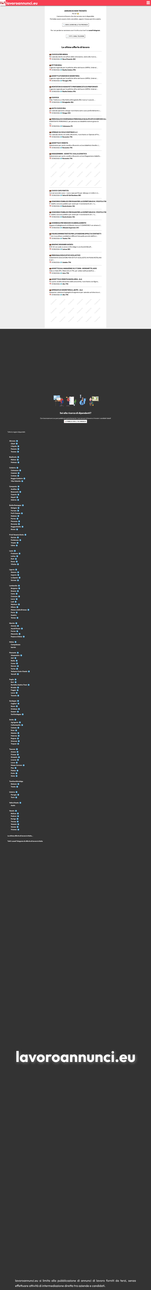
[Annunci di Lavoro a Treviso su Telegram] (18, 822)
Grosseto (14, 757)
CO (69, 113)
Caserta (14, 494)
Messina (14, 733)
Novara (13, 666)
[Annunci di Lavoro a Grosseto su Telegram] (19, 757)
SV (78, 228)
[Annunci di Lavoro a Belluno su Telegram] (18, 813)
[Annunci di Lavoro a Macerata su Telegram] (19, 634)
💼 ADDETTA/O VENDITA (58, 143)
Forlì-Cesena (15, 513)
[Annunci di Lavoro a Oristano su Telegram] (19, 709)
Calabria (12, 468)
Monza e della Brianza (19, 610)
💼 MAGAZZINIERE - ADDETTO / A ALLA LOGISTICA (68, 154)
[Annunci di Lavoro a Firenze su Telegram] (18, 755)
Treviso (13, 822)
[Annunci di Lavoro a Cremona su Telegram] (19, 596)
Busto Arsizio (67, 206)
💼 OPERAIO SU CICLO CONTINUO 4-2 (63, 132)
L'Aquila (14, 446)
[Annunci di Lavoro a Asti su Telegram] (15, 658)
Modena (14, 516)
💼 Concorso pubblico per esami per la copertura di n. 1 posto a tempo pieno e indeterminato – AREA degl (94, 212)
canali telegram (94, 30)
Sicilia (11, 720)
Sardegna (12, 701)
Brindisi (13, 687)
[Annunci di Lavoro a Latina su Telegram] (17, 556)
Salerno (14, 500)
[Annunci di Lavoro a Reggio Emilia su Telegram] (22, 527)
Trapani (14, 744)
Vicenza (14, 829)
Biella (13, 661)
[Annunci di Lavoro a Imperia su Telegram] (18, 575)
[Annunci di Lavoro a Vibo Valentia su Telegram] (22, 481)
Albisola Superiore (69, 228)
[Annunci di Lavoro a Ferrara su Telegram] (18, 511)
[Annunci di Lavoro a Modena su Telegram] (18, 516)
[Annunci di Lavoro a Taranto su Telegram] (18, 696)
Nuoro (13, 706)
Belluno (13, 813)
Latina (13, 556)
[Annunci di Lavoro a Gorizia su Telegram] (18, 537)
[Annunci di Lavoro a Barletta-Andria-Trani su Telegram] (29, 685)
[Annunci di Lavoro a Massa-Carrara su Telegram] (24, 765)
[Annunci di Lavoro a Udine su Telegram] (17, 545)
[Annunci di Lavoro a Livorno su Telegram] (18, 760)
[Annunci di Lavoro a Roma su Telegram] (17, 562)
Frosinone (14, 553)
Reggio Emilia (16, 527)
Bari (12, 682)
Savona (13, 580)
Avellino (14, 489)
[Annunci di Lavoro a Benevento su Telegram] (20, 492)
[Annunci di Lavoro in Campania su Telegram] (18, 486)
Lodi (12, 602)
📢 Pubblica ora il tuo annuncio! (75, 421)
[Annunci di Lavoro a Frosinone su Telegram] (19, 553)
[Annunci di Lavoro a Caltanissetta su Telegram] (22, 725)
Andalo (65, 262)
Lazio (11, 551)
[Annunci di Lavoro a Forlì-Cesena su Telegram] (22, 513)
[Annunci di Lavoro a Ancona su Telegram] (18, 626)
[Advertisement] (75, 173)
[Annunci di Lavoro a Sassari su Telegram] (18, 712)
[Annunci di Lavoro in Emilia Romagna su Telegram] (23, 505)
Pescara (14, 449)
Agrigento (14, 722)
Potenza (14, 462)
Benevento (15, 492)
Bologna (14, 508)
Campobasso (15, 645)
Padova (13, 816)
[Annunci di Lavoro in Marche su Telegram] (16, 623)
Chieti (13, 444)
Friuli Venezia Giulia (16, 535)
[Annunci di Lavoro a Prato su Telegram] (16, 773)
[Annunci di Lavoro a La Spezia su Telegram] (19, 578)
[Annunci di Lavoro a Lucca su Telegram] (17, 763)
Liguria (12, 570)
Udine (13, 545)
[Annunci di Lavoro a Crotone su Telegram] (18, 476)
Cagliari (14, 704)
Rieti (12, 559)
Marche (12, 623)
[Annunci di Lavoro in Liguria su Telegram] (16, 570)
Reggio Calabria (17, 478)
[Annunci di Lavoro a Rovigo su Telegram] (17, 819)
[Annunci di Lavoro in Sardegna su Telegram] (18, 701)
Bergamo (14, 588)
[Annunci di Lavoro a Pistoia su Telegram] (17, 771)
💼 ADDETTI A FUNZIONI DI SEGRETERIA (64, 76)
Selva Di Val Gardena (70, 195)
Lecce (13, 693)
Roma (13, 562)
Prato (13, 773)
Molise (11, 642)
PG (74, 70)
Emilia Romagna (15, 505)
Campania (13, 486)
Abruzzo (12, 441)
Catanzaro (15, 470)
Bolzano (14, 784)
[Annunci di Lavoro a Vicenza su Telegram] (18, 829)
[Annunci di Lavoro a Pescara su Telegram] (18, 449)
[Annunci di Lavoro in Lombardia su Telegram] (19, 586)
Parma (13, 519)
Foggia (13, 690)
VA (73, 206)
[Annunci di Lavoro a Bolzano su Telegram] (18, 784)
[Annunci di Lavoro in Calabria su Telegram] (17, 468)
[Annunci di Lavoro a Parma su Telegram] (17, 519)
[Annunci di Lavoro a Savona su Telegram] (18, 580)
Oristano (14, 709)
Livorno (13, 760)
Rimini (13, 529)
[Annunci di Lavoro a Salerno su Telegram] (18, 500)
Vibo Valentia (16, 481)
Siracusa (14, 741)
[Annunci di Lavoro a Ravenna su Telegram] (19, 524)
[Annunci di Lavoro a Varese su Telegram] (17, 618)
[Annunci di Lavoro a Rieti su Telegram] (16, 559)
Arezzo (13, 752)
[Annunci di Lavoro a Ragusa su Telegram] (18, 738)
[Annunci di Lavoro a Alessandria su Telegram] (21, 655)
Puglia (11, 679)
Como (13, 594)
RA (72, 102)
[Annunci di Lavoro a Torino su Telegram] (17, 669)
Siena (13, 776)
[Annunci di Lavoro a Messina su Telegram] (18, 733)
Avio (64, 273)
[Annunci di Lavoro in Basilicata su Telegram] (18, 457)
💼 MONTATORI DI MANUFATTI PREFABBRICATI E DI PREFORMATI (73, 87)
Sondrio (14, 615)
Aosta (13, 805)
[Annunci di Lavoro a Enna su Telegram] (16, 730)
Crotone (14, 476)
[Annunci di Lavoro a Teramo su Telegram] (18, 452)
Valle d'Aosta (14, 803)
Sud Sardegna (16, 714)
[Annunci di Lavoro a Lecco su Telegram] (17, 599)
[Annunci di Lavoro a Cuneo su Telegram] (17, 663)
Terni (13, 797)
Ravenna (14, 524)
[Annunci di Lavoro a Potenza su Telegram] (18, 462)
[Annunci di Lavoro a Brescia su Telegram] (18, 591)
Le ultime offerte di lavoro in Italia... (20, 836)
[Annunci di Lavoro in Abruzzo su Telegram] (17, 441)
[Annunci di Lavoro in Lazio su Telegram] (15, 551)
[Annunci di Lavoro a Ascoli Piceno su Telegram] (22, 629)
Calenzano (66, 126)
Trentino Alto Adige (16, 781)
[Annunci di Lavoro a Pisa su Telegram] (15, 768)
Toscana (12, 749)
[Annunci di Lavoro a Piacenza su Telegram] (19, 521)
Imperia (14, 575)
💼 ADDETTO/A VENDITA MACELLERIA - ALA (65, 279)
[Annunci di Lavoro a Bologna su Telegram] (18, 508)
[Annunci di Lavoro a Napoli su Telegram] (17, 497)
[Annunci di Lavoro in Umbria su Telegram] (16, 792)
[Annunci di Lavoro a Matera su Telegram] (18, 460)
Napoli (13, 497)
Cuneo (13, 663)
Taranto (14, 696)
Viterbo (13, 564)
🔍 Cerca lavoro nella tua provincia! (75, 24)
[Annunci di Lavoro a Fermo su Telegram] (17, 631)
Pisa (12, 768)
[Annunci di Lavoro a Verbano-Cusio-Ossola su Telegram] (29, 671)
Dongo (64, 113)
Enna (13, 730)
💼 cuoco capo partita (59, 191)
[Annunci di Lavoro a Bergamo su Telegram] (19, 588)
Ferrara (14, 511)
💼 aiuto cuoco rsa (57, 108)
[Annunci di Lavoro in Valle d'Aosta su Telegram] (20, 803)
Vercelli (13, 674)
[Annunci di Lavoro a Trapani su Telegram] (18, 744)
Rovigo (13, 819)
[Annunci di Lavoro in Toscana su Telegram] (17, 749)
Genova (14, 572)
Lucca (13, 763)
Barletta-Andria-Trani (19, 685)
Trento (64, 238)
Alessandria (15, 655)
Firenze (13, 755)
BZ (74, 59)
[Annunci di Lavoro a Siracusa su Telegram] (19, 741)
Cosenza (14, 473)
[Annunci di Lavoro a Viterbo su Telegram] (18, 564)
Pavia (13, 612)
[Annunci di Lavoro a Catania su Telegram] (18, 728)
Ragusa (13, 738)
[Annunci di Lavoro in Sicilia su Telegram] (15, 720)
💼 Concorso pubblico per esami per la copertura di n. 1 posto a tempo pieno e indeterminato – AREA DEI (93, 201)
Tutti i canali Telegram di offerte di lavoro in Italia (25, 841)
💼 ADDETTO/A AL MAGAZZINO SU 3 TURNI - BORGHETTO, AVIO (73, 268)
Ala (63, 284)
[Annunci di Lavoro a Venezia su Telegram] (18, 824)
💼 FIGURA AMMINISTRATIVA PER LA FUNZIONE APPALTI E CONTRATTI (75, 234)
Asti (12, 658)
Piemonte (12, 653)
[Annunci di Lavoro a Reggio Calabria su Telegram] (24, 478)
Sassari (13, 712)
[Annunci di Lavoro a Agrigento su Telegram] (20, 722)
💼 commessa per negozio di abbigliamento (67, 223)
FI (71, 126)
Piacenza (14, 521)
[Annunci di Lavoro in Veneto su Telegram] (16, 811)
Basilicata (13, 457)
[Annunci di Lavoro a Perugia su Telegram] (18, 795)
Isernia (13, 647)
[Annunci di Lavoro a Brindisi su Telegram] (18, 687)
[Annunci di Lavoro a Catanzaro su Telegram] (20, 470)
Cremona (14, 596)
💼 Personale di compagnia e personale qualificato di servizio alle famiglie (82, 119)
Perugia (65, 81)
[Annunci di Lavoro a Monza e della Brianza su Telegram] (28, 610)
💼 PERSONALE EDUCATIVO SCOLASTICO (64, 255)
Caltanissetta (16, 725)
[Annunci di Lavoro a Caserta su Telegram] (18, 494)
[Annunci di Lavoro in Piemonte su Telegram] (18, 653)
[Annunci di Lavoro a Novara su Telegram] (18, 666)
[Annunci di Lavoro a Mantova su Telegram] (19, 604)
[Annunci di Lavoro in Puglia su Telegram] (15, 679)
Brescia (13, 591)
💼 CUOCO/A (54, 97)
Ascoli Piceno (15, 629)
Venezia (14, 824)
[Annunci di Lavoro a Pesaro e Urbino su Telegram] (24, 637)
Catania (14, 728)
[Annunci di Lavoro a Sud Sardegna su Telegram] (23, 714)
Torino (13, 669)
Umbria (12, 792)
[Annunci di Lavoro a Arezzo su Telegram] (17, 752)
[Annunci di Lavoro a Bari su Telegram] (16, 682)
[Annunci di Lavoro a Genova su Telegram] (18, 572)
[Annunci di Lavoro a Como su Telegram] (17, 594)
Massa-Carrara (16, 765)
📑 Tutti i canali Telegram (75, 36)
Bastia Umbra (67, 70)
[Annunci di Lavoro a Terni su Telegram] (16, 797)
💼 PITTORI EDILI (55, 65)
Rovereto (65, 137)
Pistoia (13, 771)
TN (71, 137)
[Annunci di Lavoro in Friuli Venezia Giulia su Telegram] (25, 535)
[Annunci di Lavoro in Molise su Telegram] (15, 642)
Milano (13, 607)
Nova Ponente (67, 59)
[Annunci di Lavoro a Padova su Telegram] (18, 816)
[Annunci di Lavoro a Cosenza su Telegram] (18, 473)
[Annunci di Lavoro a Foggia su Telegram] (18, 690)
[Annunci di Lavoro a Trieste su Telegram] (17, 543)
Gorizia (13, 537)
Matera (13, 460)
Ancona (13, 626)
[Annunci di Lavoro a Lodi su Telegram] (16, 602)
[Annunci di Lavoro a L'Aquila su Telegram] (18, 446)
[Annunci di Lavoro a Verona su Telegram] (18, 827)
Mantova (14, 604)
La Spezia (14, 578)
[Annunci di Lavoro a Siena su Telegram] (16, 776)
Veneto (11, 811)
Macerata (14, 634)
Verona (13, 827)
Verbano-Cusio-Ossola (19, 671)
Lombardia (13, 586)
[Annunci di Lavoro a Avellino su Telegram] (18, 489)
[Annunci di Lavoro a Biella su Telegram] (17, 661)
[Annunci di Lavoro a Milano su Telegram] (17, 607)
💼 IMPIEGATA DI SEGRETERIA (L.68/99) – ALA (66, 290)
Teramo (13, 452)
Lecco (13, 599)
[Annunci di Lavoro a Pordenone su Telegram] (20, 540)
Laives (64, 249)
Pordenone (15, 540)
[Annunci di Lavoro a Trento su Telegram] (17, 787)
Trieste (13, 543)
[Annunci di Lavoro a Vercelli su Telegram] (18, 674)
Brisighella (66, 102)
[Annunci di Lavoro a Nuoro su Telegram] (17, 706)
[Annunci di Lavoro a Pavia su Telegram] (17, 612)
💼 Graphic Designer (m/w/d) (61, 244)
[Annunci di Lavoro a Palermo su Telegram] (19, 736)
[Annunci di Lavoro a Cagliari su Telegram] (18, 704)
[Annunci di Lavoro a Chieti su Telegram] (17, 444)
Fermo (13, 631)
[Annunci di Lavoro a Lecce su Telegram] (17, 693)
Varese (13, 618)
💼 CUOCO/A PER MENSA (58, 54)
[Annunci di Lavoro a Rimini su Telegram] (17, 529)
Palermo (14, 736)
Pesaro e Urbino (16, 637)
